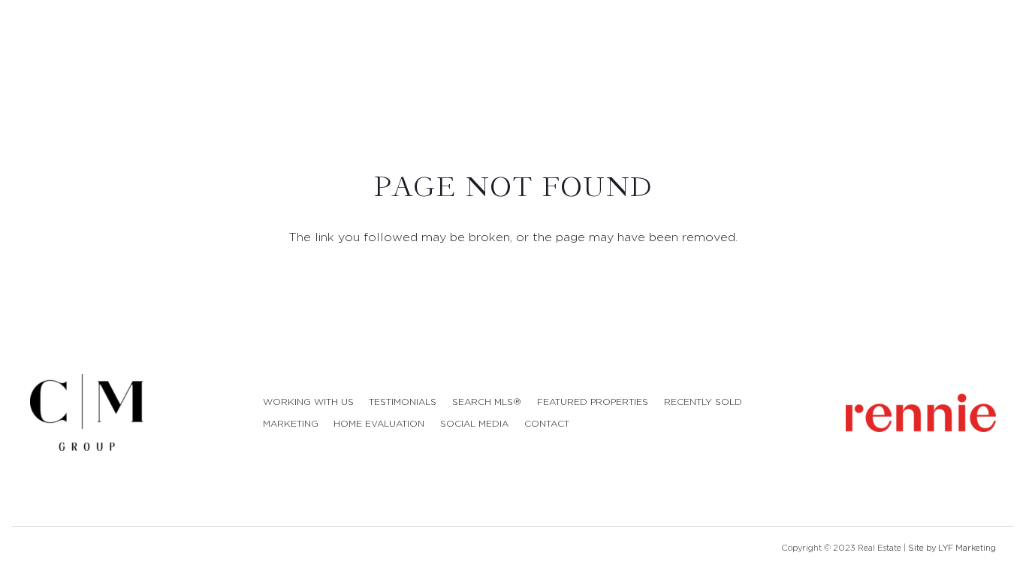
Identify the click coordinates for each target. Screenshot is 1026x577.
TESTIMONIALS (402, 401)
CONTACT (546, 423)
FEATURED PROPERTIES (592, 401)
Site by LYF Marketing (952, 547)
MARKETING (290, 423)
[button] (1000, 59)
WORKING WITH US (308, 401)
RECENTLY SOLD (703, 401)
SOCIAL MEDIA (474, 423)
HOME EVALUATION (378, 423)
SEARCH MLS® (486, 401)
